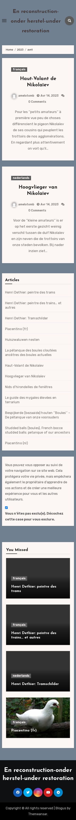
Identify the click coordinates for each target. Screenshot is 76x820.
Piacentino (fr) (16, 329)
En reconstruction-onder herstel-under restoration (36, 21)
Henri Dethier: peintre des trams (30, 292)
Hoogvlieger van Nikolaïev (25, 376)
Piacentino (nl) (16, 443)
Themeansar (37, 814)
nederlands (21, 178)
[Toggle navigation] (4, 20)
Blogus (61, 808)
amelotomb (26, 95)
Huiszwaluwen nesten (22, 340)
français (19, 69)
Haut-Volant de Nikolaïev (24, 365)
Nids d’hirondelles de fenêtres (28, 387)
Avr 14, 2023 (49, 95)
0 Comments (37, 101)
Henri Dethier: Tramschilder (26, 318)
